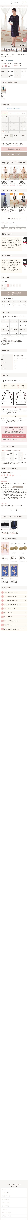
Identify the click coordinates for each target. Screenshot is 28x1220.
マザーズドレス (5, 1202)
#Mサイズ (21, 226)
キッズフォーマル (6, 1216)
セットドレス (5, 1206)
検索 (5, 2)
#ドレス (2, 226)
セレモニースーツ (6, 1212)
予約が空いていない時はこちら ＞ (14, 108)
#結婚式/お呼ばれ (4, 228)
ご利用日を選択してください (14, 149)
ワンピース (4, 1209)
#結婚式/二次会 (12, 228)
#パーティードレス (9, 226)
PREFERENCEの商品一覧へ (14, 218)
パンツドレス (5, 1192)
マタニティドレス (6, 1196)
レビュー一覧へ (14, 510)
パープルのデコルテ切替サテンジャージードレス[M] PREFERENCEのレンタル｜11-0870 (14, 2)
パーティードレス (6, 1189)
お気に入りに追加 (15, 154)
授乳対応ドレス (6, 1199)
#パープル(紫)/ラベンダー (21, 228)
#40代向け (16, 226)
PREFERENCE (9, 61)
